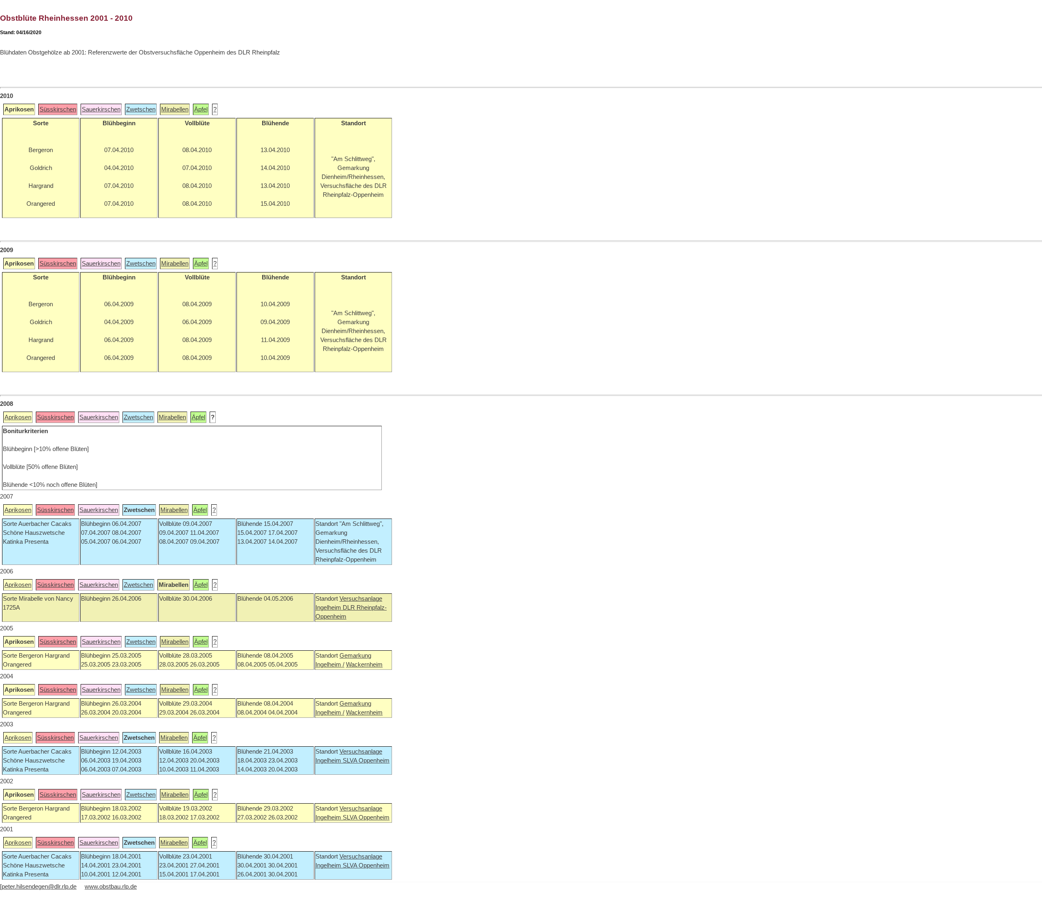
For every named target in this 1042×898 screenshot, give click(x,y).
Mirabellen (174, 109)
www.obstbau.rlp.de (111, 886)
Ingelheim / (329, 664)
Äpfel (201, 109)
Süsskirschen (57, 109)
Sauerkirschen (101, 109)
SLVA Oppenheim (366, 760)
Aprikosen (17, 417)
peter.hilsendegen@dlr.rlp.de (39, 886)
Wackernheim (364, 664)
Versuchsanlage (360, 598)
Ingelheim (329, 607)
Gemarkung (355, 655)
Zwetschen (140, 109)
